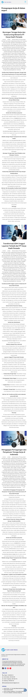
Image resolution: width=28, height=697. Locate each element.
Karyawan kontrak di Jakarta (17, 47)
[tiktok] (3, 668)
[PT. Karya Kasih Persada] (6, 3)
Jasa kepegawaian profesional (8, 45)
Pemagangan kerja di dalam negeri (16, 59)
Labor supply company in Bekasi (18, 50)
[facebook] (5, 668)
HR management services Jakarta (18, 44)
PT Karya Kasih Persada (8, 63)
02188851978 (17, 118)
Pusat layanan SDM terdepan (19, 65)
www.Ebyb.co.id (4, 655)
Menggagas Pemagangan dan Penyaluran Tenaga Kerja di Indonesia (14, 452)
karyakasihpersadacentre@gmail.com (11, 131)
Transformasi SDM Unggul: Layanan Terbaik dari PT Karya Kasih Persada (14, 246)
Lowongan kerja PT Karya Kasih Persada (12, 53)
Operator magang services (20, 54)
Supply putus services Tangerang (17, 68)
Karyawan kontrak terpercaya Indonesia (11, 48)
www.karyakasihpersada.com (16, 140)
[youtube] (10, 668)
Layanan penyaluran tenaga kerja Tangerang (14, 51)
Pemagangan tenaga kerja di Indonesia (11, 60)
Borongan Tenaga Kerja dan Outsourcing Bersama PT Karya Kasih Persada (14, 34)
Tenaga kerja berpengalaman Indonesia (12, 69)
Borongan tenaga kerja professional (14, 41)
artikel (8, 39)
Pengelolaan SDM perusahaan (19, 62)
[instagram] (8, 668)
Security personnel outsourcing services (11, 66)
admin (4, 39)
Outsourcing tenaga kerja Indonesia (11, 56)
